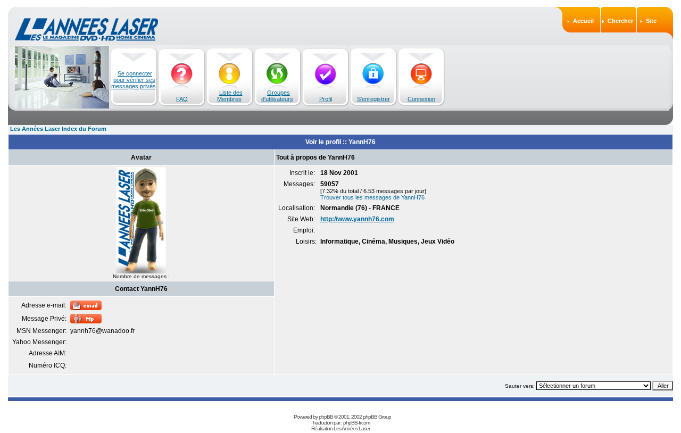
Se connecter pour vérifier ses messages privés (133, 79)
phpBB (326, 417)
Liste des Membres (230, 95)
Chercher (620, 21)
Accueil (583, 21)
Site (651, 21)
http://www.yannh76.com (357, 219)
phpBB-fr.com (356, 423)
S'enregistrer (373, 99)
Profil (325, 99)
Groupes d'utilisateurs (277, 95)
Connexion (421, 99)
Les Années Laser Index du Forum (58, 129)
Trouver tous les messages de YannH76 (372, 197)
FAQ (182, 99)
